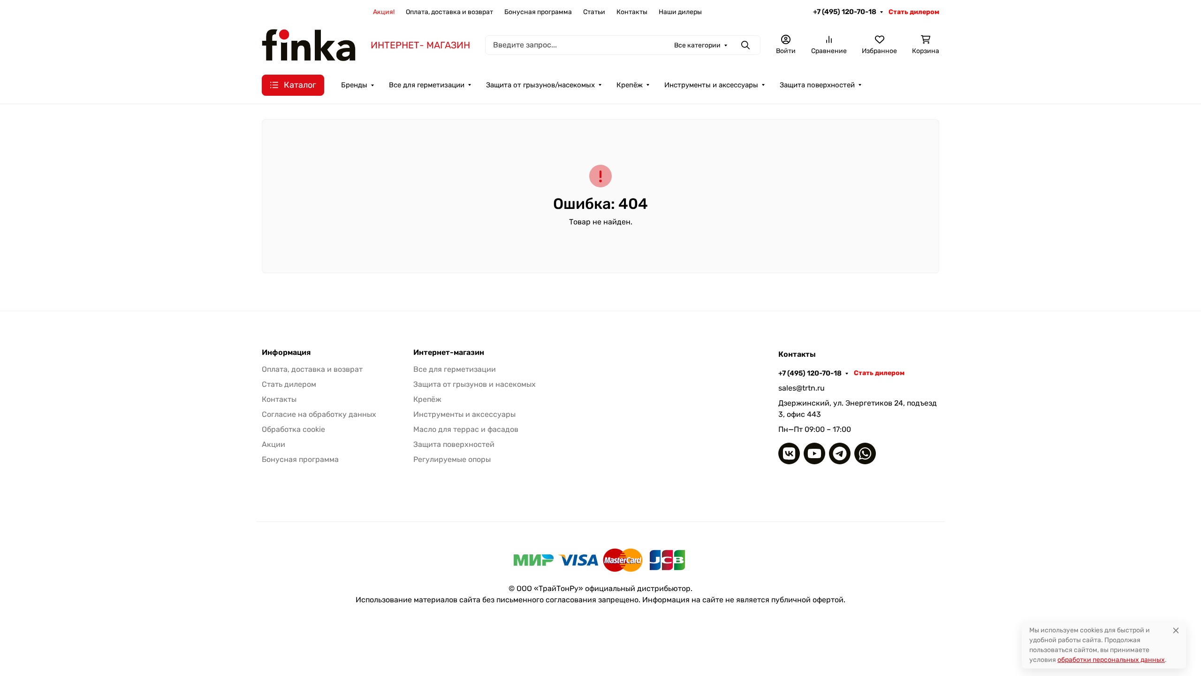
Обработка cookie (293, 429)
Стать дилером (914, 12)
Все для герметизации (426, 85)
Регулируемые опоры (452, 459)
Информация (286, 352)
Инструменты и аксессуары (711, 85)
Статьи (594, 12)
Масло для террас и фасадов (465, 429)
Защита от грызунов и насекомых (474, 384)
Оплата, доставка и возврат (449, 12)
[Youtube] (814, 453)
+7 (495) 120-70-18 (844, 12)
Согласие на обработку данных (319, 414)
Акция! (384, 12)
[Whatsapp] (865, 453)
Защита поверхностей (817, 85)
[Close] (1175, 630)
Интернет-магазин (448, 352)
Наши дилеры (680, 12)
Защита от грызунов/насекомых (540, 85)
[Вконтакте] (789, 453)
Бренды (354, 85)
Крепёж (629, 85)
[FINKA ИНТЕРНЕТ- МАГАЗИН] (309, 44)
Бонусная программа (538, 12)
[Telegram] (840, 453)
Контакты (631, 12)
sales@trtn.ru (801, 388)
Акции (273, 444)
